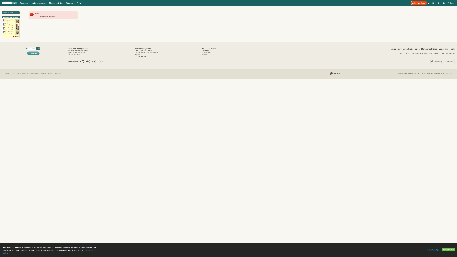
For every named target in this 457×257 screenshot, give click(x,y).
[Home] (429, 3)
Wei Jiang (7, 24)
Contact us (33, 53)
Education (443, 48)
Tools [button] (79, 3)
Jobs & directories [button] (39, 3)
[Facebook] (82, 61)
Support (436, 53)
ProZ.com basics (417, 53)
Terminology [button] (25, 3)
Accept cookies (449, 250)
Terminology (396, 48)
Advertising (428, 53)
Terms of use (450, 53)
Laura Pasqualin (9, 28)
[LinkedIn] (88, 61)
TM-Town (449, 73)
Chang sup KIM (8, 20)
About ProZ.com (403, 53)
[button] (434, 3)
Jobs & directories (411, 48)
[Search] (444, 3)
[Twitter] (94, 61)
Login (452, 3)
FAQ (442, 53)
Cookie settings (433, 249)
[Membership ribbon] (3, 20)
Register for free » (7, 12)
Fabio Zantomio (8, 31)
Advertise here (13, 9)
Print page (57, 73)
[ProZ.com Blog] (100, 61)
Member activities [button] (56, 3)
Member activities (429, 48)
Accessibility (438, 61)
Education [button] (70, 3)
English (449, 61)
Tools (452, 48)
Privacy (49, 73)
